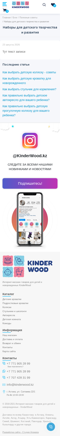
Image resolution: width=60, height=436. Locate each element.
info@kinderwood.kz (20, 384)
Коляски (6, 307)
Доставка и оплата (12, 339)
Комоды (6, 323)
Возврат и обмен (11, 343)
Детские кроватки (11, 299)
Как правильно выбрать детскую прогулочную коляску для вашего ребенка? (26, 111)
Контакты (7, 347)
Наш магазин (9, 335)
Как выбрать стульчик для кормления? (29, 89)
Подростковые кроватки (15, 303)
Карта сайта (9, 351)
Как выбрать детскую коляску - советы (29, 72)
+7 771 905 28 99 (18, 363)
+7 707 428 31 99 (18, 377)
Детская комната (11, 319)
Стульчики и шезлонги (14, 311)
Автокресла (8, 315)
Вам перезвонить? (15, 366)
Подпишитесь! (30, 183)
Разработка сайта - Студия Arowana (20, 432)
